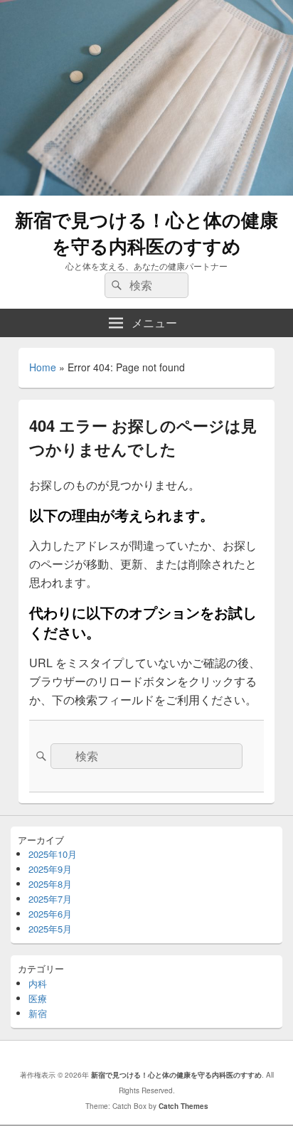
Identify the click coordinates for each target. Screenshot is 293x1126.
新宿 (37, 1013)
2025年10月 (52, 854)
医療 (37, 998)
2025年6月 (50, 913)
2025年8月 (50, 884)
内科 (37, 983)
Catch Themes (183, 1106)
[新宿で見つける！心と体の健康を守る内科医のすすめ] (146, 191)
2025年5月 (50, 928)
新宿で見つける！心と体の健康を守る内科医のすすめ (146, 232)
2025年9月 (50, 869)
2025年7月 (50, 898)
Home (42, 367)
